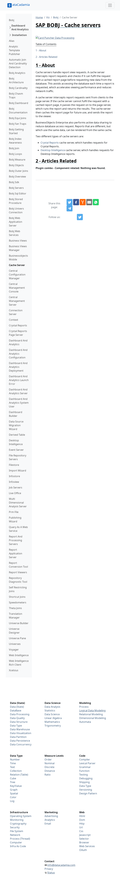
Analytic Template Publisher (14, 50)
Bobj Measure (17, 159)
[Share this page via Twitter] (69, 202)
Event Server (16, 450)
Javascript (85, 835)
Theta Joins (15, 608)
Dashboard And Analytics (20, 27)
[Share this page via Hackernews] (83, 202)
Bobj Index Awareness (15, 140)
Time (13, 763)
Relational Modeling (91, 714)
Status (51, 872)
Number (15, 759)
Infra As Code (18, 846)
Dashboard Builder (15, 414)
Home (39, 17)
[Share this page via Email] (89, 202)
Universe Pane (17, 638)
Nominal (50, 763)
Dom (82, 820)
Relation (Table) (19, 774)
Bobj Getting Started (16, 131)
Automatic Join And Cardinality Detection (18, 63)
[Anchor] (57, 65)
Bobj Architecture (16, 80)
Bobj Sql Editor (17, 193)
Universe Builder (18, 623)
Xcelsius (13, 670)
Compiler (84, 759)
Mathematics (52, 722)
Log (12, 801)
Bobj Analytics (17, 73)
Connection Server (15, 312)
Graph (14, 789)
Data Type (16, 725)
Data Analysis (52, 706)
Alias (11, 41)
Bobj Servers (16, 188)
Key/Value (16, 786)
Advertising (51, 816)
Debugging (85, 778)
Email (48, 823)
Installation (19, 35)
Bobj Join (14, 148)
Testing (83, 774)
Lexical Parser (87, 763)
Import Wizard (17, 470)
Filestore (14, 465)
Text (12, 767)
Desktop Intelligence (16, 442)
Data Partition (18, 737)
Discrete (49, 767)
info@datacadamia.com (61, 865)
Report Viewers (18, 572)
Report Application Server (15, 553)
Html (82, 816)
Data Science (52, 714)
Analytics (50, 820)
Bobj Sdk (14, 182)
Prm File (13, 512)
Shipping (84, 782)
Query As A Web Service (18, 529)
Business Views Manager (18, 248)
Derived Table (17, 434)
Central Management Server (17, 300)
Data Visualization (20, 733)
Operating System (20, 816)
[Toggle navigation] (110, 5)
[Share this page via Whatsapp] (96, 202)
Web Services (87, 846)
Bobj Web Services (14, 233)
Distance (50, 771)
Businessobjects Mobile (18, 257)
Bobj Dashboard (18, 103)
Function (84, 771)
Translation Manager (15, 615)
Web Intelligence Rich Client (19, 662)
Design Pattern (88, 793)
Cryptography (18, 823)
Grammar (85, 767)
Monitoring (16, 820)
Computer (16, 842)
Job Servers (15, 487)
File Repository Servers (17, 457)
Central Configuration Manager (17, 274)
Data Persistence (20, 740)
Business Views (18, 240)
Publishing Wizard (15, 519)
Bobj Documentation (18, 110)
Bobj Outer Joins (18, 171)
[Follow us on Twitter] (80, 217)
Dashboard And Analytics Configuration (18, 353)
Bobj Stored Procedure (16, 201)
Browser (84, 842)
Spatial (14, 793)
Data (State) (17, 706)
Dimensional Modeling (92, 718)
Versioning (85, 789)
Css (81, 831)
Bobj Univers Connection (16, 210)
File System (16, 831)
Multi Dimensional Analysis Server (18, 502)
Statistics (50, 710)
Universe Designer (14, 630)
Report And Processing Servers (15, 540)
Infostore (14, 476)
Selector (84, 838)
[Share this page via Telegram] (69, 208)
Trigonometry (53, 725)
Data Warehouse (20, 729)
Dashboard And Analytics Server (18, 391)
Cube (13, 778)
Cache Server (17, 265)
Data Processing (19, 714)
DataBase (15, 710)
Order (48, 759)
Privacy (49, 869)
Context (13, 319)
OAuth (83, 850)
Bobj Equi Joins (17, 118)
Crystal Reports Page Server (18, 333)
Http (82, 823)
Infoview (14, 482)
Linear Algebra (53, 718)
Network (15, 835)
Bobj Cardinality (18, 88)
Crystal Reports (18, 325)
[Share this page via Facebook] (76, 202)
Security (15, 827)
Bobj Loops (15, 154)
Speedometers (17, 602)
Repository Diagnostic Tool (18, 579)
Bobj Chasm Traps (16, 95)
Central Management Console (17, 287)
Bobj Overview (17, 176)
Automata (85, 722)
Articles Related (48, 57)
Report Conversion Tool (18, 564)
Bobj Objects (16, 165)
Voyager (14, 649)
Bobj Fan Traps (17, 123)
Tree (12, 782)
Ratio (48, 774)
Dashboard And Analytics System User (19, 402)
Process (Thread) (20, 838)
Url (81, 827)
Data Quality (17, 718)
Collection (16, 771)
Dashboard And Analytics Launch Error (19, 380)
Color (13, 797)
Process (84, 706)
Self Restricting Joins (18, 589)
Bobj (11, 20)
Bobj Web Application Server (15, 221)
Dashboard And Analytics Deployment (18, 366)
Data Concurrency (20, 744)
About (42, 50)
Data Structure (19, 722)
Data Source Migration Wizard (16, 425)
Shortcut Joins (17, 597)
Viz (48, 17)
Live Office (15, 493)
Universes (15, 644)
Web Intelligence (19, 655)
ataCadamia (21, 5)
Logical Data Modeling (92, 710)
